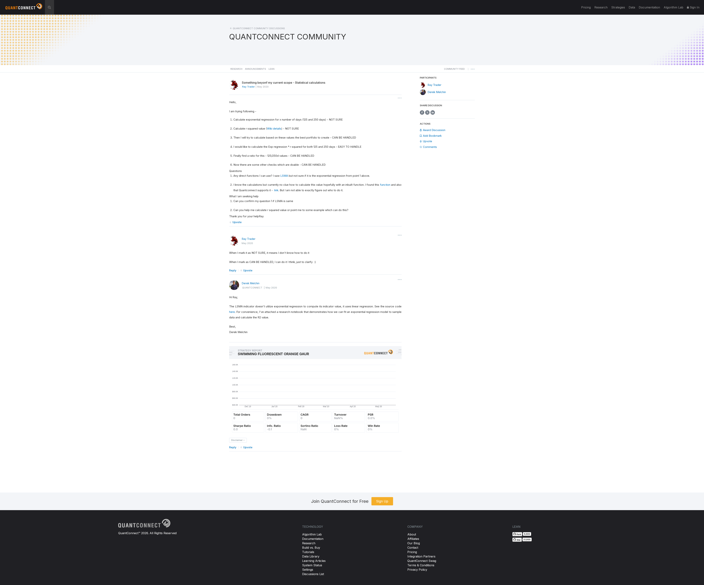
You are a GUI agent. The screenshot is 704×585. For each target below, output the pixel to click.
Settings (307, 569)
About (411, 534)
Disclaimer (237, 440)
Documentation (312, 539)
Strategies (618, 7)
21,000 (527, 539)
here (232, 312)
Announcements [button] (255, 69)
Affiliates (413, 539)
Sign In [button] (694, 7)
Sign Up (382, 501)
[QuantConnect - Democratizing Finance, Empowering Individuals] (24, 7)
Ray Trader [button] (248, 86)
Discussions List (313, 574)
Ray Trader (248, 238)
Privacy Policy (417, 569)
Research (601, 7)
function (385, 184)
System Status (312, 565)
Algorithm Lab (312, 534)
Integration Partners (421, 556)
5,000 (527, 534)
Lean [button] (271, 69)
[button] (454, 70)
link (276, 190)
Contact (412, 547)
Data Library (310, 556)
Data (632, 7)
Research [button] (236, 69)
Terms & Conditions (420, 565)
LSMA (284, 175)
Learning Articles (314, 561)
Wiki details (274, 128)
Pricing (586, 7)
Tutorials (308, 552)
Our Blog (413, 543)
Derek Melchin (250, 283)
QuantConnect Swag (421, 561)
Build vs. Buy (311, 547)
